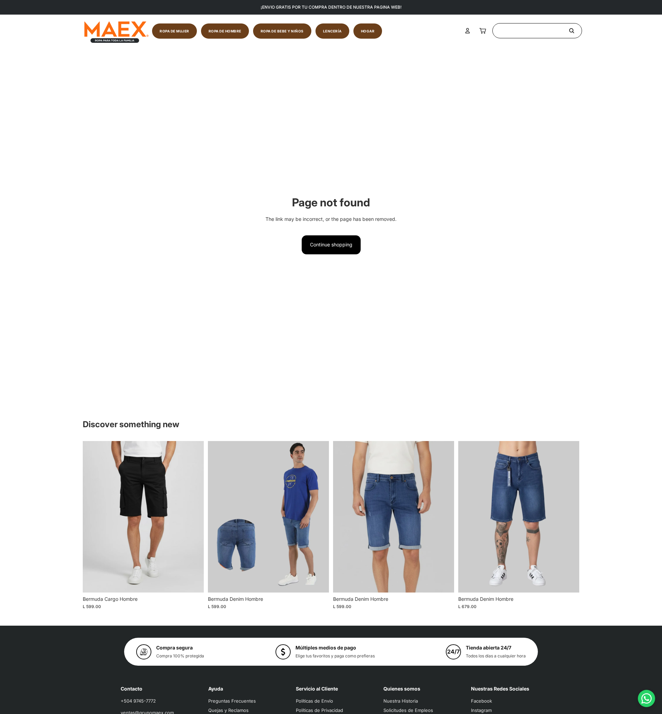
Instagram (481, 710)
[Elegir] (193, 582)
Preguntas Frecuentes (232, 701)
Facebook (481, 701)
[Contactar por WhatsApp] (646, 698)
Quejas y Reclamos (228, 710)
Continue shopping (331, 244)
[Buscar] (537, 30)
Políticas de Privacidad (319, 710)
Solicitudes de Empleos (408, 710)
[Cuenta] (467, 30)
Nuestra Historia (400, 701)
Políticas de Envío (314, 701)
